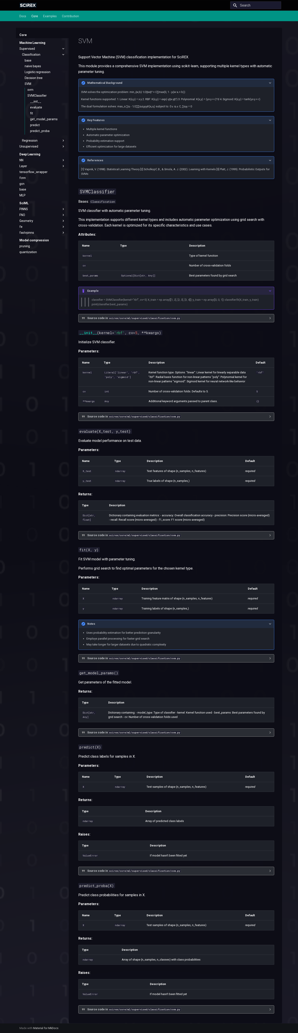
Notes (91, 623)
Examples (50, 16)
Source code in (133, 318)
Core (34, 16)
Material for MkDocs (45, 1028)
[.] (28, 5)
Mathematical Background (104, 82)
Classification (103, 202)
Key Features (95, 120)
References (95, 160)
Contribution (70, 16)
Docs (22, 16)
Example (93, 290)
